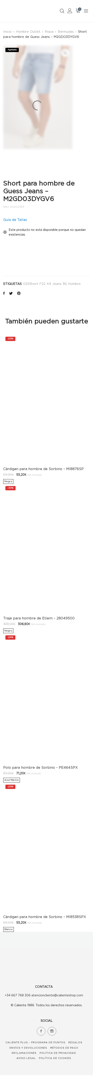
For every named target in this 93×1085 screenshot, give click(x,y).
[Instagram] (52, 1031)
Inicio (7, 31)
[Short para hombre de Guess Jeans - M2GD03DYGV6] (4, 293)
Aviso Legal (26, 1058)
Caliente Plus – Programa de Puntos (35, 1042)
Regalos (75, 1042)
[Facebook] (41, 1031)
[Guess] (13, 258)
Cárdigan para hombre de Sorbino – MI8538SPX (44, 917)
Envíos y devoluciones (28, 1047)
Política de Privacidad (58, 1053)
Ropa (49, 31)
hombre (74, 283)
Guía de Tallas (15, 220)
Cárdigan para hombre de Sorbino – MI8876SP (43, 469)
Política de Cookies (55, 1058)
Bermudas (66, 31)
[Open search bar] (62, 11)
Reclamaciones (24, 1053)
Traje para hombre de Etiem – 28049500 (39, 618)
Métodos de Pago (64, 1047)
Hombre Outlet (28, 31)
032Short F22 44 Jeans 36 (45, 283)
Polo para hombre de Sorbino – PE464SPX (40, 767)
